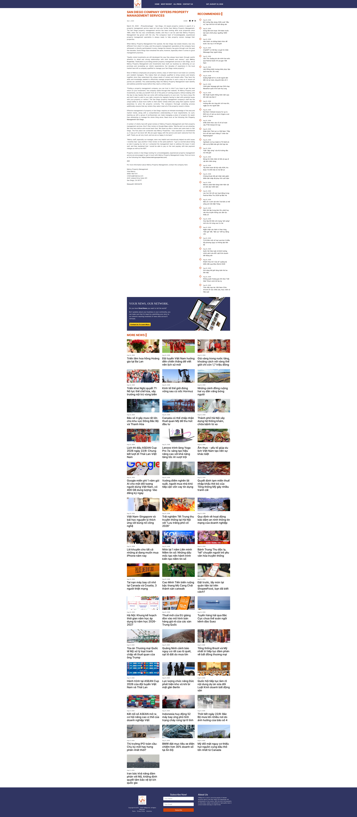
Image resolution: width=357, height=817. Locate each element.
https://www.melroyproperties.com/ (154, 157)
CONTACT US (188, 4)
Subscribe (178, 810)
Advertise (149, 811)
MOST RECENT (166, 4)
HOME (157, 4)
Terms (134, 811)
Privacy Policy (141, 811)
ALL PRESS (177, 4)
